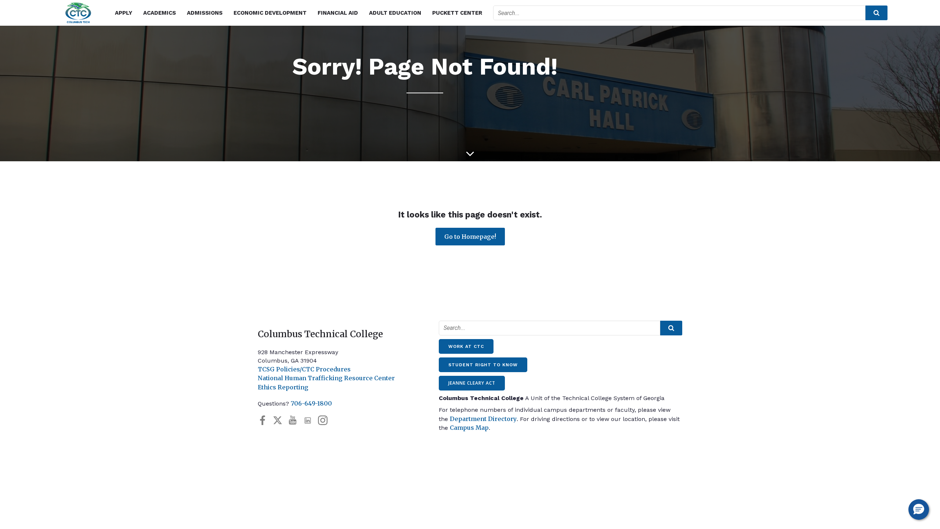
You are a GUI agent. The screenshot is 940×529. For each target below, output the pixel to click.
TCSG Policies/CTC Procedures (304, 369)
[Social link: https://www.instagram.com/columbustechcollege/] (325, 420)
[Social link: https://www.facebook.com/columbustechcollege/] (265, 420)
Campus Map (469, 427)
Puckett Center (457, 13)
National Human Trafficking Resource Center (326, 378)
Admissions (205, 13)
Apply (123, 13)
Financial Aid (338, 13)
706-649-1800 (311, 403)
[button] (918, 509)
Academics (159, 13)
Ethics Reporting (283, 387)
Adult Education (395, 13)
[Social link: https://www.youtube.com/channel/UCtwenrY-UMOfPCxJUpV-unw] (295, 420)
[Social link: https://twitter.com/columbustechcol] (280, 420)
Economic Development (270, 13)
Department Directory (483, 418)
